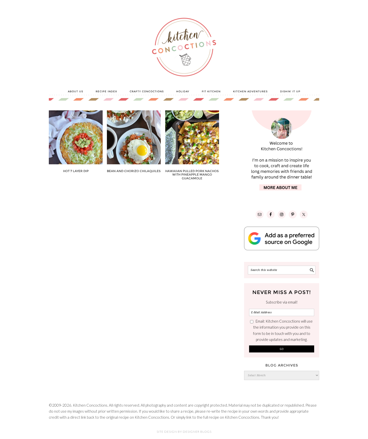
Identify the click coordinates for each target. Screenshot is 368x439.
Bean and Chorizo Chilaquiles (134, 171)
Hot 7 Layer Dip (76, 171)
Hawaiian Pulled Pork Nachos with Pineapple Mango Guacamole (192, 174)
